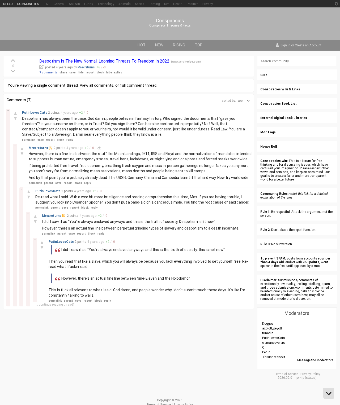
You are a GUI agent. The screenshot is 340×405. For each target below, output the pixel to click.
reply (69, 139)
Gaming (154, 4)
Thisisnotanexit (273, 357)
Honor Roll (268, 146)
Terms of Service (286, 374)
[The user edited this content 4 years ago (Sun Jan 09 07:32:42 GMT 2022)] (99, 148)
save (72, 72)
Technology (105, 4)
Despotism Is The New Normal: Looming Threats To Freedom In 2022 (105, 61)
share (63, 72)
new (159, 45)
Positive (192, 4)
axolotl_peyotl (272, 328)
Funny (88, 4)
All (47, 4)
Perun (266, 352)
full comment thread (138, 85)
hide (81, 72)
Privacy (207, 4)
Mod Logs (268, 132)
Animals (124, 4)
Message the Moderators (315, 360)
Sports (139, 4)
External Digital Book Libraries (283, 118)
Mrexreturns (86, 67)
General (59, 4)
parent (48, 183)
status (311, 378)
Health (177, 4)
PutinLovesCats (35, 113)
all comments (101, 85)
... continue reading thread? (55, 304)
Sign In (285, 45)
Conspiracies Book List (278, 103)
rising (179, 45)
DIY (166, 4)
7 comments (48, 72)
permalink (28, 139)
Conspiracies (170, 20)
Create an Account (308, 45)
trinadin (267, 333)
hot (142, 45)
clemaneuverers (273, 343)
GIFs (263, 75)
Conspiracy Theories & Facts (170, 25)
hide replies (114, 72)
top (198, 45)
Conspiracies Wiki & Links (280, 89)
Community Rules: (274, 194)
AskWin (74, 4)
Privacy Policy (310, 374)
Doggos (268, 323)
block (100, 72)
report (90, 72)
